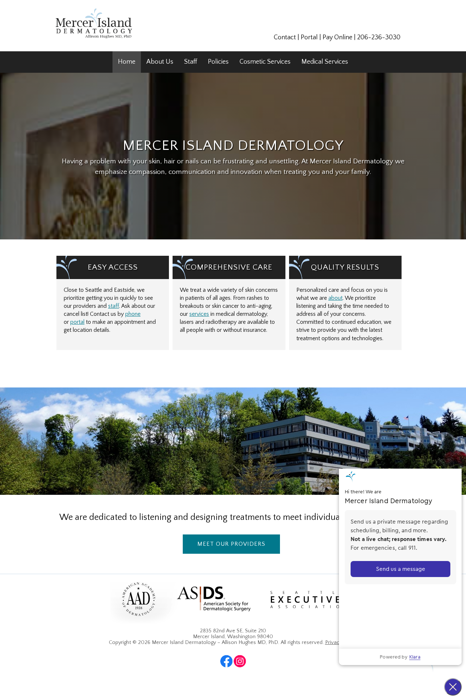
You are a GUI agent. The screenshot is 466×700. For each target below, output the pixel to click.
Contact (285, 37)
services (199, 314)
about (335, 298)
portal (77, 322)
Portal (309, 37)
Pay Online (337, 37)
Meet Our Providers (231, 544)
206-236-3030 (378, 37)
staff (113, 306)
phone (133, 314)
